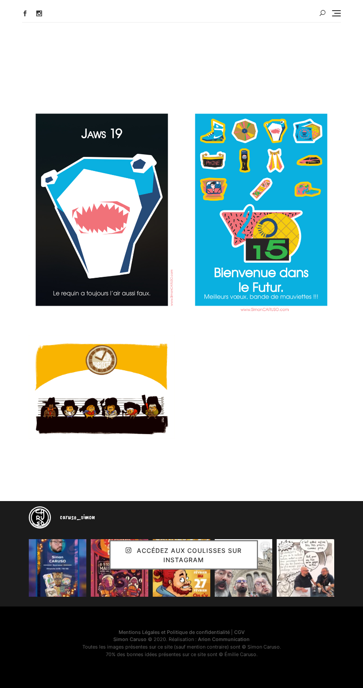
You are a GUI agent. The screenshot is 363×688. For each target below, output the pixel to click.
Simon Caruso (130, 639)
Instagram (39, 13)
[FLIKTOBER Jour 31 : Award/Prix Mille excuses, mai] (305, 568)
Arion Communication (224, 639)
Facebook (25, 13)
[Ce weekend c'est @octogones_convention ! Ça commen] (57, 568)
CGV (239, 632)
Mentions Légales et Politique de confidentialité (174, 632)
